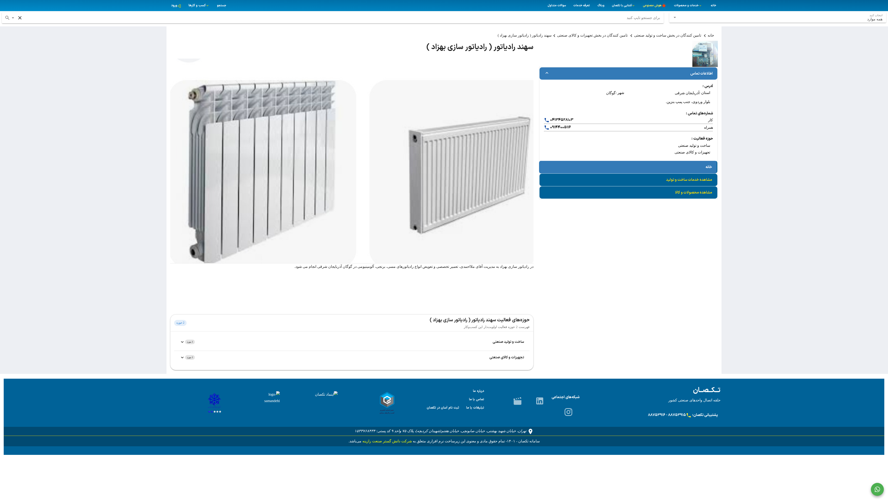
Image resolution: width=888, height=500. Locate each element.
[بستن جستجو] (20, 18)
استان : (704, 93)
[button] (13, 18)
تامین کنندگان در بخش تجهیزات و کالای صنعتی (593, 35)
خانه (711, 35)
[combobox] (777, 17)
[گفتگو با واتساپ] (877, 489)
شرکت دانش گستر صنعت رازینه (386, 441)
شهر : (620, 93)
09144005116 (560, 127)
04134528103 (561, 120)
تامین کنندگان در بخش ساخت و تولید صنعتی (668, 35)
